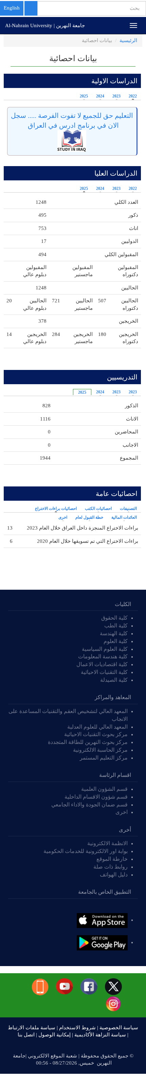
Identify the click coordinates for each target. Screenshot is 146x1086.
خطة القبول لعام (89, 517)
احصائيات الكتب (98, 508)
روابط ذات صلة (110, 867)
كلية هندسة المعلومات (103, 656)
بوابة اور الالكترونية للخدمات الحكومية (85, 851)
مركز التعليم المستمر (104, 758)
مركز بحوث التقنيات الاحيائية (96, 734)
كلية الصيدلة (114, 680)
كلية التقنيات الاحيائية (104, 672)
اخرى (62, 517)
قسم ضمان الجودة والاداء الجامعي (89, 804)
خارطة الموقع (112, 859)
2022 (133, 96)
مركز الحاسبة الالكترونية (100, 750)
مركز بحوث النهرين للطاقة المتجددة (88, 742)
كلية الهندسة (114, 633)
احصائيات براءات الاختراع (54, 508)
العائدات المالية (124, 517)
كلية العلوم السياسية (105, 649)
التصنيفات (128, 508)
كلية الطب (116, 625)
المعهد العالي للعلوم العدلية (97, 727)
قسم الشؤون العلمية (104, 789)
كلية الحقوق (114, 618)
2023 (116, 96)
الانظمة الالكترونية (107, 843)
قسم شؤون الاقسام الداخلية (95, 797)
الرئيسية (128, 40)
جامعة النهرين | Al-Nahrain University (45, 25)
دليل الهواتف (114, 874)
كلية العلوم (116, 641)
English (12, 8)
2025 (84, 96)
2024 (100, 96)
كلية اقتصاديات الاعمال (102, 664)
